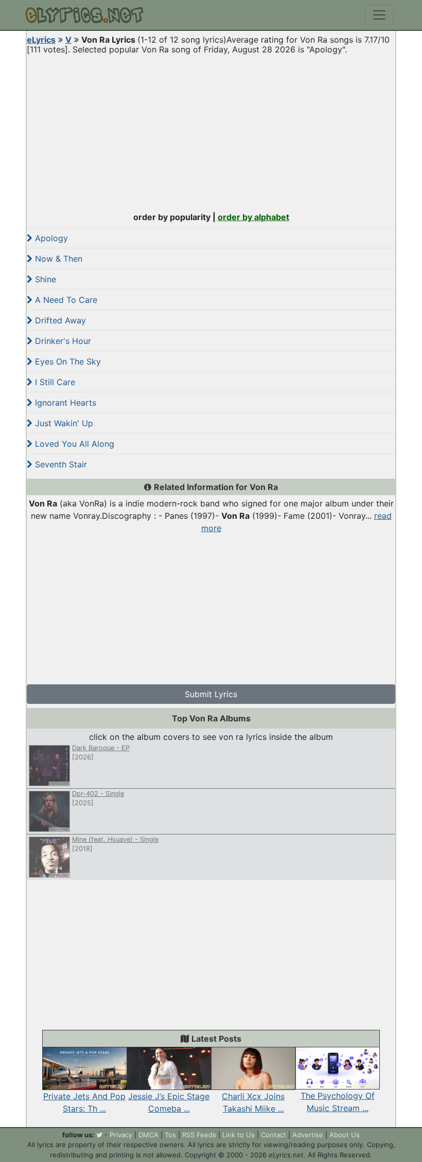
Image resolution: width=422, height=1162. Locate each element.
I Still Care (53, 382)
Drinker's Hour (61, 341)
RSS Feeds (199, 1135)
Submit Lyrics (211, 694)
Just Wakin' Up (62, 423)
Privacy (121, 1135)
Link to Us (238, 1135)
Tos (170, 1135)
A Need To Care (64, 300)
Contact (273, 1135)
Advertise (307, 1135)
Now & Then (57, 258)
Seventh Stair (59, 464)
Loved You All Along (73, 444)
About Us (344, 1135)
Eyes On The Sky (66, 361)
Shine (44, 279)
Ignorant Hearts (64, 402)
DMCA (148, 1135)
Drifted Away (59, 320)
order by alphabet (253, 217)
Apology (50, 238)
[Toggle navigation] (379, 15)
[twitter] (99, 1135)
